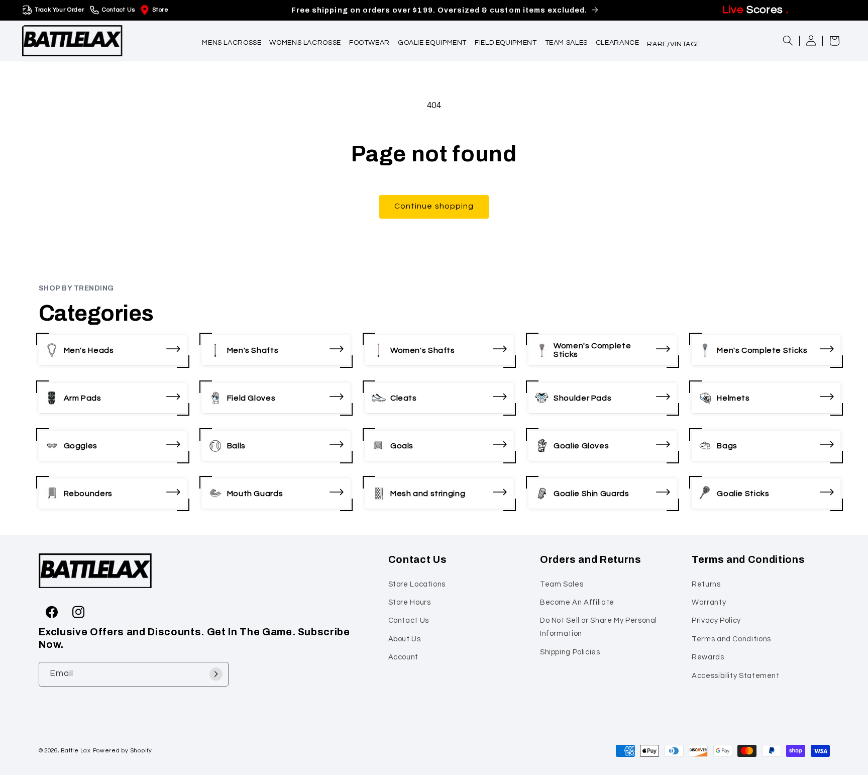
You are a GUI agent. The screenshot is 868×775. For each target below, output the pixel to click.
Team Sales (561, 584)
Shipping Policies (570, 651)
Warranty (709, 602)
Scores (755, 10)
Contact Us (118, 10)
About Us (404, 638)
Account (403, 657)
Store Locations (417, 584)
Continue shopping (434, 206)
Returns (706, 584)
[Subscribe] (216, 673)
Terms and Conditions (731, 638)
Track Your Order (59, 10)
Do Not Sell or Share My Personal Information (598, 627)
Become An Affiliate (577, 602)
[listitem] (113, 350)
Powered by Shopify (122, 750)
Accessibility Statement (736, 675)
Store (160, 10)
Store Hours (409, 602)
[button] (231, 40)
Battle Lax (75, 750)
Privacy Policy (716, 620)
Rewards (708, 657)
